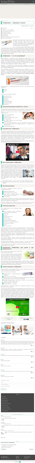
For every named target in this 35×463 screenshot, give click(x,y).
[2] (8, 319)
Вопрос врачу (26, 458)
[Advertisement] (17, 11)
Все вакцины (4, 396)
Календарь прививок (3, 4)
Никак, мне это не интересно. (6, 447)
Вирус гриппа (15, 333)
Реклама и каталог (18, 459)
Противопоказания (5, 34)
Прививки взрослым (5, 400)
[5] (10, 319)
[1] (7, 319)
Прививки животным (5, 405)
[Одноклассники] (25, 319)
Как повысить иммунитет (6, 407)
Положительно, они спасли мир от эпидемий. (9, 444)
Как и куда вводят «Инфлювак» (7, 33)
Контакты (17, 458)
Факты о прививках (5, 401)
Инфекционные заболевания (6, 408)
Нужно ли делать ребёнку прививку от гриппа (28, 332)
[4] (9, 319)
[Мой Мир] (26, 319)
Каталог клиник (26, 457)
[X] (28, 319)
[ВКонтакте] (24, 319)
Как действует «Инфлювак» (6, 32)
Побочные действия (5, 35)
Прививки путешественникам (6, 403)
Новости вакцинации (5, 410)
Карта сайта (18, 457)
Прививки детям (4, 398)
